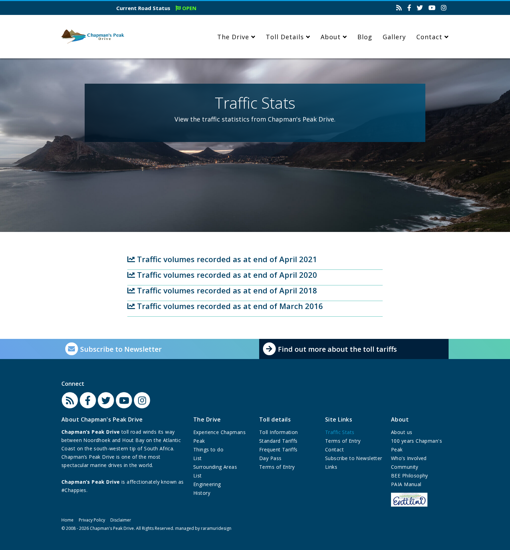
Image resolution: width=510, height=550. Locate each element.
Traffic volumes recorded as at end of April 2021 (226, 259)
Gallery (394, 37)
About (331, 37)
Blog (364, 37)
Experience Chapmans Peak (219, 436)
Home (67, 520)
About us (401, 432)
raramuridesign (216, 528)
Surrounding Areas (215, 467)
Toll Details (285, 37)
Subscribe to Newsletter (353, 458)
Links (331, 467)
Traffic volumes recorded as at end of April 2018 (226, 290)
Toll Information (278, 432)
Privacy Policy (92, 520)
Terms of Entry (277, 467)
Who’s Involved (409, 458)
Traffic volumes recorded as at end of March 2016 (229, 306)
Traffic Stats (339, 432)
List (197, 458)
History (201, 493)
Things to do (208, 449)
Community (404, 467)
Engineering (207, 484)
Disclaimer (120, 520)
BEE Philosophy (409, 475)
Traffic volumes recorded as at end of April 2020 (226, 274)
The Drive (233, 37)
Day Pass (270, 458)
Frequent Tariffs (278, 449)
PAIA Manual (406, 484)
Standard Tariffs (278, 441)
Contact (429, 37)
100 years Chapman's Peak (416, 445)
